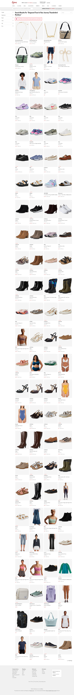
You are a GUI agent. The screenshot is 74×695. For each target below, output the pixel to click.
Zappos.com (32, 690)
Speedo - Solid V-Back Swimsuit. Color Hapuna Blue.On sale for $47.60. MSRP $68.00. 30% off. (22, 417)
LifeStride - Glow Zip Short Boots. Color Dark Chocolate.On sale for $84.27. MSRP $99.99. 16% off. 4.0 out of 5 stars (51, 212)
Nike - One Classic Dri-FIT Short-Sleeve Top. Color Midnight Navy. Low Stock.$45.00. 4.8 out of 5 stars (22, 648)
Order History (34, 674)
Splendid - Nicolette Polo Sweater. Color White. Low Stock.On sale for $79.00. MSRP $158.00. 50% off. (22, 84)
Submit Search (31, 8)
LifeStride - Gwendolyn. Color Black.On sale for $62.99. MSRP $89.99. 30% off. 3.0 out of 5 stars (22, 391)
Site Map (43, 671)
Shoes (13, 5)
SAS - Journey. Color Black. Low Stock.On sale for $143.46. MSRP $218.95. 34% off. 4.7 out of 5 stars (22, 161)
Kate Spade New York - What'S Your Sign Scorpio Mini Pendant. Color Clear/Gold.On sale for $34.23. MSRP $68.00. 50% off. (22, 32)
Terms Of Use (31, 681)
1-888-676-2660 (43, 2)
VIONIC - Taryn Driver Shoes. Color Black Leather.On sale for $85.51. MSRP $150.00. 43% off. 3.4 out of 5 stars (51, 494)
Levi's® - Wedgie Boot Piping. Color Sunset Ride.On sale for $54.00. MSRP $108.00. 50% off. (51, 545)
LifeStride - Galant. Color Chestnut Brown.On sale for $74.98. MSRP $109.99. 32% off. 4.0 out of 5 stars (22, 443)
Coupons (43, 673)
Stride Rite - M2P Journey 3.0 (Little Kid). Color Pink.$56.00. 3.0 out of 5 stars (65, 84)
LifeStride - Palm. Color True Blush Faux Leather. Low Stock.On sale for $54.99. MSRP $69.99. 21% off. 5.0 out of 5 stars (51, 263)
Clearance (54, 5)
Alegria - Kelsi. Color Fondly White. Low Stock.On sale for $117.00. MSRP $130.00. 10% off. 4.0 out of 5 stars (36, 186)
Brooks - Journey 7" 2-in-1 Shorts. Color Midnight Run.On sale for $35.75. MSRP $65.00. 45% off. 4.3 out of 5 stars (51, 58)
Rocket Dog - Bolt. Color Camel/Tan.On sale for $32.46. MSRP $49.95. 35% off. (65, 443)
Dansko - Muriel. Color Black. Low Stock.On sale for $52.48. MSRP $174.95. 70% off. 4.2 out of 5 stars (51, 571)
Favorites (59, 2)
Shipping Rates (14, 671)
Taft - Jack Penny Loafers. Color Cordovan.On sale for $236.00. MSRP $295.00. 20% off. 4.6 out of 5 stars (65, 238)
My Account (54, 2)
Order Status (34, 673)
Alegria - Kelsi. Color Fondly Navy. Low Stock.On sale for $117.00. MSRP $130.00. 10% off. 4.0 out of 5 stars (22, 186)
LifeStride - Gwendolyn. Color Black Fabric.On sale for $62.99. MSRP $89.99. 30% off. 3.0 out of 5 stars (51, 340)
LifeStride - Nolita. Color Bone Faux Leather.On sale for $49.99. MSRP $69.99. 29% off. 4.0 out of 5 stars (36, 340)
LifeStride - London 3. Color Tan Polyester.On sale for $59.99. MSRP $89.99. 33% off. (51, 443)
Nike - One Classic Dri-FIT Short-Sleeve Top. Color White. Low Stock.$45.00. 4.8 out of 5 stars (65, 622)
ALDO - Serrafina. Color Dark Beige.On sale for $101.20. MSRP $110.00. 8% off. (65, 648)
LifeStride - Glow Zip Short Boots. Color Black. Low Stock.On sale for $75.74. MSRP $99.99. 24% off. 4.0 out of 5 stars (22, 289)
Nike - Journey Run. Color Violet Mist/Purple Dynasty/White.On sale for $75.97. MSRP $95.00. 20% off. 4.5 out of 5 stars (22, 109)
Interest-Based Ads (42, 681)
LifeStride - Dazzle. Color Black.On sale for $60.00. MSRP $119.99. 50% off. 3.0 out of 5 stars (65, 520)
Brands (60, 5)
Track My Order (34, 676)
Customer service (57, 2)
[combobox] (22, 9)
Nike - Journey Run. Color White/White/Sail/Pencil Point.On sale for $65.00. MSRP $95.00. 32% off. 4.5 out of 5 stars (65, 135)
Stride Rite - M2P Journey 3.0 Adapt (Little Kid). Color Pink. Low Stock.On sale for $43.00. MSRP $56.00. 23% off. (36, 135)
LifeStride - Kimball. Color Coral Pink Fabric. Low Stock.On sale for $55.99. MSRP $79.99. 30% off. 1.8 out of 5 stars (22, 366)
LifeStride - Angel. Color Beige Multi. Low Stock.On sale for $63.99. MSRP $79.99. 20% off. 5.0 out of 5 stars (22, 263)
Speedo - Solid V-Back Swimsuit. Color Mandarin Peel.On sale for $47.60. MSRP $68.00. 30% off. (65, 391)
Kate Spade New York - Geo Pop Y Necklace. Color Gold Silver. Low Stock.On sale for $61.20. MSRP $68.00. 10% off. (36, 32)
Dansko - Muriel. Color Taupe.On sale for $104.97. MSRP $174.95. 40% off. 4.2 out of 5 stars (22, 468)
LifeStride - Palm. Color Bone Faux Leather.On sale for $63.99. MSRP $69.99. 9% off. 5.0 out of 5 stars (51, 161)
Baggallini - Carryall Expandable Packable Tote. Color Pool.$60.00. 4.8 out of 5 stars (51, 622)
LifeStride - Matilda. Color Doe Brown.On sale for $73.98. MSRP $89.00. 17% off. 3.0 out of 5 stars (36, 238)
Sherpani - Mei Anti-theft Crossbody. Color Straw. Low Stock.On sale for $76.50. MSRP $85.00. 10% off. (65, 32)
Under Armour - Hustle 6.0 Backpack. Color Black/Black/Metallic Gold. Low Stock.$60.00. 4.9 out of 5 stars (22, 622)
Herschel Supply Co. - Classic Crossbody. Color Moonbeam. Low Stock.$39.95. (22, 597)
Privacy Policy (36, 681)
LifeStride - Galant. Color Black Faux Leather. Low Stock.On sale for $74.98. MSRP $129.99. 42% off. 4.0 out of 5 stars (36, 494)
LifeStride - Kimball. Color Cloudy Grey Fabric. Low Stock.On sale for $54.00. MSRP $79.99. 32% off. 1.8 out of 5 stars (65, 417)
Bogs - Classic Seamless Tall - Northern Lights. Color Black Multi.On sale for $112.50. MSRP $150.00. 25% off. (51, 289)
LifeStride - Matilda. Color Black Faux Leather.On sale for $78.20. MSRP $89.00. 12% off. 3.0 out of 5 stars (22, 212)
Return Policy (14, 673)
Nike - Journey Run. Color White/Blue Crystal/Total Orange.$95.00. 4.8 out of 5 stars (51, 84)
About (43, 670)
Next (70, 660)
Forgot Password (15, 670)
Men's (43, 5)
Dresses (52, 690)
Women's (38, 5)
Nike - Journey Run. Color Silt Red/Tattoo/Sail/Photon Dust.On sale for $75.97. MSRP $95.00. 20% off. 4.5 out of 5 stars (36, 109)
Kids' (48, 5)
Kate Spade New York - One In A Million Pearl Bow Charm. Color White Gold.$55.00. (65, 58)
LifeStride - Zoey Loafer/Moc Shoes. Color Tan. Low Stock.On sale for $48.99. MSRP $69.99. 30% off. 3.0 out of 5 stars (65, 340)
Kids (23, 673)
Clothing (19, 5)
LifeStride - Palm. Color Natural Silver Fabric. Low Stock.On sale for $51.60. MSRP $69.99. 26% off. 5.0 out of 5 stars (65, 314)
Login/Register (34, 670)
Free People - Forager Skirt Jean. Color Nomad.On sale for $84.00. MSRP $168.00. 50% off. (36, 520)
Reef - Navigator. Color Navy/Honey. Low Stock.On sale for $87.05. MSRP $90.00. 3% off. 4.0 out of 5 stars (51, 648)
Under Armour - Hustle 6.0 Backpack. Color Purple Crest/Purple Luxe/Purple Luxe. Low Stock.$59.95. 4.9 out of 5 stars (51, 597)
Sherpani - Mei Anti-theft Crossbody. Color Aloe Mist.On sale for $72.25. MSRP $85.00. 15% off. (22, 58)
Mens (23, 671)
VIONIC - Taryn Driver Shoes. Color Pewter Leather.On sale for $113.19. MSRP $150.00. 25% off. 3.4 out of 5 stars (36, 314)
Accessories (30, 5)
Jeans (55, 690)
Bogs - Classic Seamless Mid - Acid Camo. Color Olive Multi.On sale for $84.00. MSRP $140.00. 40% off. (65, 468)
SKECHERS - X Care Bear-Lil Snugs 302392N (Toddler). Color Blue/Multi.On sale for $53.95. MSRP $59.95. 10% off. (51, 186)
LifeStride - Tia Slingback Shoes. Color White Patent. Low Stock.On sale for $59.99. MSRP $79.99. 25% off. (51, 314)
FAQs (13, 676)
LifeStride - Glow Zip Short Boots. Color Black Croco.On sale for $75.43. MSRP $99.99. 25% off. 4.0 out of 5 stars (36, 289)
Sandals (49, 690)
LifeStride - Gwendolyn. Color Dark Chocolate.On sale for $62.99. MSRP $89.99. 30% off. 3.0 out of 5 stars (51, 391)
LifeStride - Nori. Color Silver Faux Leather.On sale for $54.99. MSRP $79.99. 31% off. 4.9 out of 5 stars (51, 417)
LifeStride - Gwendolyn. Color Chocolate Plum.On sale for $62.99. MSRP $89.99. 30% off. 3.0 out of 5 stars (36, 391)
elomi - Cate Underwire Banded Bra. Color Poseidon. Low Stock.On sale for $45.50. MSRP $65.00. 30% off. (36, 366)
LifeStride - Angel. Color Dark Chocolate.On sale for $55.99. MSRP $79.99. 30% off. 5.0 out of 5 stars (36, 417)
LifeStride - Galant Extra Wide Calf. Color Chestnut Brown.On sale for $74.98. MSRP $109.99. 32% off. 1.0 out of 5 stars (36, 443)
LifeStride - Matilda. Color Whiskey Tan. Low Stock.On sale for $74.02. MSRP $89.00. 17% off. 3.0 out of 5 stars (22, 238)
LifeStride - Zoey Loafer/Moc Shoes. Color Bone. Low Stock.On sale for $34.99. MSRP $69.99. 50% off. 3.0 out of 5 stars (65, 545)
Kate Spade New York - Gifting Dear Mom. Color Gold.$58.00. (51, 32)
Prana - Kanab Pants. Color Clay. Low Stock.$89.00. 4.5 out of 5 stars (65, 597)
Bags (25, 5)
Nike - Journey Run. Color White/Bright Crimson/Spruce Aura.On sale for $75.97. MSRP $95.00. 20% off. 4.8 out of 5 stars (51, 109)
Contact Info (14, 677)
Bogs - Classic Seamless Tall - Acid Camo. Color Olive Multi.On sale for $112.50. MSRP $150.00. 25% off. (65, 289)
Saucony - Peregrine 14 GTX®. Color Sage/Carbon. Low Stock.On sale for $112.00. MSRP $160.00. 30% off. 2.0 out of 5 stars (36, 58)
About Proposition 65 (15, 674)
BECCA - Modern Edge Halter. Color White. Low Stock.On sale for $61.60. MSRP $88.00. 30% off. (65, 366)
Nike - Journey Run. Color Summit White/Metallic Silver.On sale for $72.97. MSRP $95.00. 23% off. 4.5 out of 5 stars (22, 135)
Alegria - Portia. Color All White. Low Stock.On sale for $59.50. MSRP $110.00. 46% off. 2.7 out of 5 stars (22, 520)
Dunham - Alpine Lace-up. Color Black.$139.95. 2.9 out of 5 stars (36, 622)
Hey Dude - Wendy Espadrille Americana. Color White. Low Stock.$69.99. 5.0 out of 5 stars (36, 648)
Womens (23, 670)
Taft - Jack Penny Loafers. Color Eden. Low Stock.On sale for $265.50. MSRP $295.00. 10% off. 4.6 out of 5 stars (65, 161)
